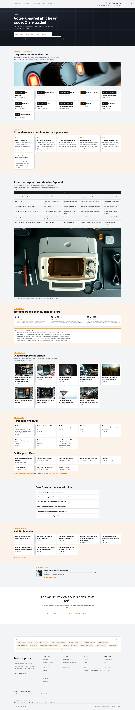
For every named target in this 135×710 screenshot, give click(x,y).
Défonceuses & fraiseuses (70, 645)
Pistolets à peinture (89, 642)
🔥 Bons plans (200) (66, 649)
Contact (85, 667)
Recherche (45, 678)
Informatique (45, 670)
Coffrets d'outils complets (41, 642)
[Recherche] (131, 3)
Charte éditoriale (87, 665)
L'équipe (46, 577)
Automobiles (52, 693)
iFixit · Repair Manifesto (50, 702)
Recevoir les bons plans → (77, 613)
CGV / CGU (107, 665)
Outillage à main (113, 645)
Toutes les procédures (20, 557)
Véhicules (45, 673)
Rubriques (17, 3)
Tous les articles (46, 675)
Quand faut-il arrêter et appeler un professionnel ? (52, 511)
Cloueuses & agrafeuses (86, 645)
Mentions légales (108, 659)
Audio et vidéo (46, 667)
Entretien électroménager (51, 649)
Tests (44, 3)
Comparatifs (36, 3)
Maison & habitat (44, 693)
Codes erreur (45, 659)
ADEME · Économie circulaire (20, 702)
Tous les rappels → (18, 693)
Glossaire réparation (67, 665)
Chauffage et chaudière (48, 662)
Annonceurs (86, 673)
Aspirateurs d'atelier (103, 642)
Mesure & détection (37, 649)
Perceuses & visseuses (75, 642)
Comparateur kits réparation (69, 662)
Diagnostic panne (67, 667)
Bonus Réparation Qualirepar (36, 702)
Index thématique (46, 681)
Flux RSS (106, 670)
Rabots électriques (22, 645)
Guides (50, 3)
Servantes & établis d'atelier (58, 642)
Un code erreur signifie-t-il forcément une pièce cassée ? (54, 497)
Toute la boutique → (114, 639)
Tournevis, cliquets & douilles (24, 642)
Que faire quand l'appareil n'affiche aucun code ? (52, 501)
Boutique (26, 3)
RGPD (105, 662)
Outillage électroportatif (23, 649)
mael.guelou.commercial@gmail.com (92, 670)
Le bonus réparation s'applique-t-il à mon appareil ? (53, 516)
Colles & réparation (101, 645)
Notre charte (52, 577)
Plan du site (107, 667)
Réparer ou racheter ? (68, 659)
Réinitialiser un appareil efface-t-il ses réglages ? (52, 506)
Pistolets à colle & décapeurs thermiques (50, 645)
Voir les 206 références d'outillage (23, 473)
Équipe (85, 662)
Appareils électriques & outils (31, 693)
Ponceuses (33, 645)
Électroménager (46, 665)
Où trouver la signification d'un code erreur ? (51, 492)
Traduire (56, 34)
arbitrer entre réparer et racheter (58, 473)
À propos (86, 659)
